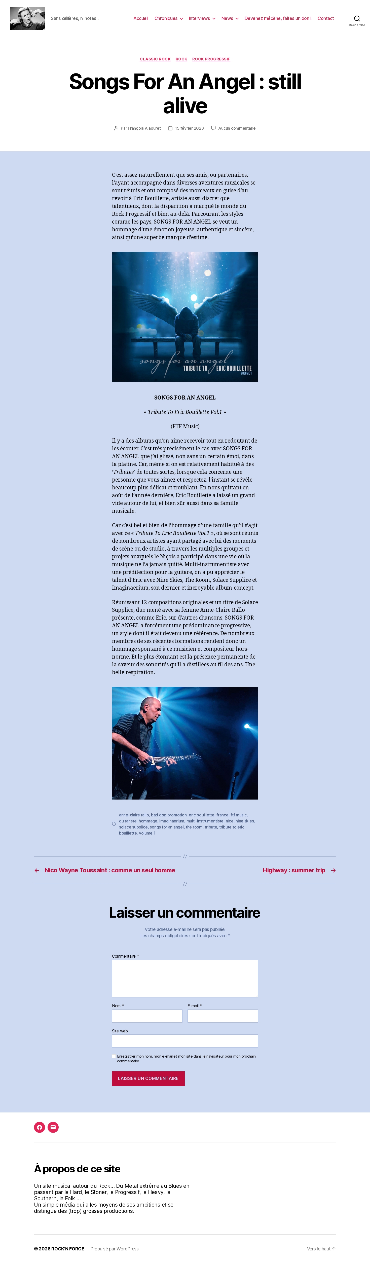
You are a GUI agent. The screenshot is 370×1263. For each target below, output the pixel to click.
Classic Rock (155, 59)
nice (230, 820)
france (222, 814)
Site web (120, 1030)
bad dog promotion (169, 814)
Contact (326, 18)
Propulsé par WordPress (114, 1248)
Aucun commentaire (236, 128)
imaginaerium (171, 820)
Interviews (199, 18)
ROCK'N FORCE (67, 1248)
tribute (211, 826)
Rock (181, 59)
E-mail (195, 1006)
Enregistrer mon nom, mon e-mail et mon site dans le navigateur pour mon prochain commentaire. (186, 1058)
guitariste (127, 820)
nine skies (245, 820)
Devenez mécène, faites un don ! (278, 18)
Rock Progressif (211, 59)
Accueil (140, 18)
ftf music (239, 814)
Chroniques (166, 18)
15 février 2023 (189, 128)
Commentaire (125, 956)
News (227, 18)
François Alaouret (144, 128)
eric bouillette (201, 814)
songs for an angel (166, 826)
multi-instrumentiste (205, 820)
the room (194, 826)
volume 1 (147, 833)
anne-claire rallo (134, 814)
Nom (118, 1006)
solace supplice (133, 826)
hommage (148, 820)
